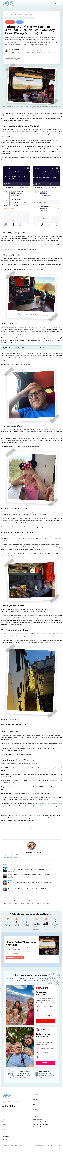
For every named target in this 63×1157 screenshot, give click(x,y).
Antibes (36, 900)
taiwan (22, 903)
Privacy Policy (50, 1145)
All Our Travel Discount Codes (40, 1121)
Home (6, 14)
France (26, 14)
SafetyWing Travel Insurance (40, 1124)
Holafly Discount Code (38, 1116)
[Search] (55, 3)
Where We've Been (38, 1102)
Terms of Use (57, 1145)
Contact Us (5, 1139)
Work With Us (5, 1136)
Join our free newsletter (14, 957)
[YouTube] (3, 1106)
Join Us (35, 1109)
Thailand (4, 1119)
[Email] (15, 1106)
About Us (35, 1099)
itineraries (39, 903)
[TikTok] (8, 1106)
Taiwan (4, 1124)
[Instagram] (5, 1106)
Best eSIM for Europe (38, 1127)
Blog (34, 1104)
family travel (46, 903)
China (3, 1129)
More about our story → (11, 857)
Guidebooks (36, 1107)
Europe (11, 14)
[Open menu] (59, 3)
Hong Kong (5, 1127)
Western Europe (19, 14)
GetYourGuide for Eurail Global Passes (50, 803)
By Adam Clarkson (14, 49)
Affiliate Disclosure (40, 1145)
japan (5, 903)
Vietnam (4, 1121)
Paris (31, 14)
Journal (8, 17)
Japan (4, 1116)
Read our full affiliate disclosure (39, 107)
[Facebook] (13, 1106)
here (17, 719)
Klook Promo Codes (38, 1119)
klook (33, 903)
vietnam (16, 903)
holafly (27, 903)
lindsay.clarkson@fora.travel (32, 806)
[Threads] (10, 1106)
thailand (10, 903)
